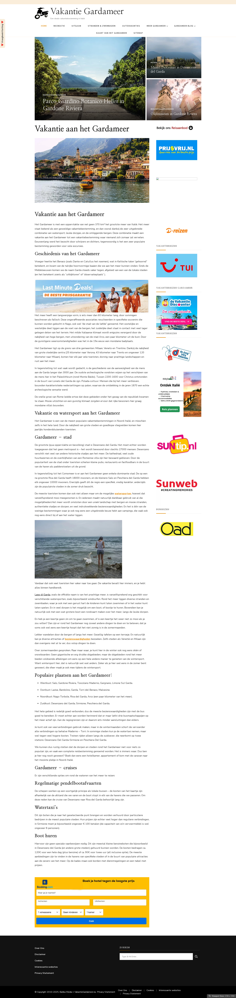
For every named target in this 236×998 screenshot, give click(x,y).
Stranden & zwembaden (102, 26)
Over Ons (39, 948)
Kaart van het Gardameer (111, 33)
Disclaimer (40, 954)
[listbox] (118, 78)
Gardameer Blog (183, 26)
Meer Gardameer (156, 26)
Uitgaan (76, 26)
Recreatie (59, 26)
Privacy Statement (44, 973)
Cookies (38, 960)
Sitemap (138, 33)
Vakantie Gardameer (87, 12)
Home (44, 26)
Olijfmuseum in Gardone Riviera (174, 114)
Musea (154, 62)
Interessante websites (46, 966)
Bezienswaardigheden (54, 95)
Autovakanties (131, 26)
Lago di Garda (42, 594)
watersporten (123, 493)
